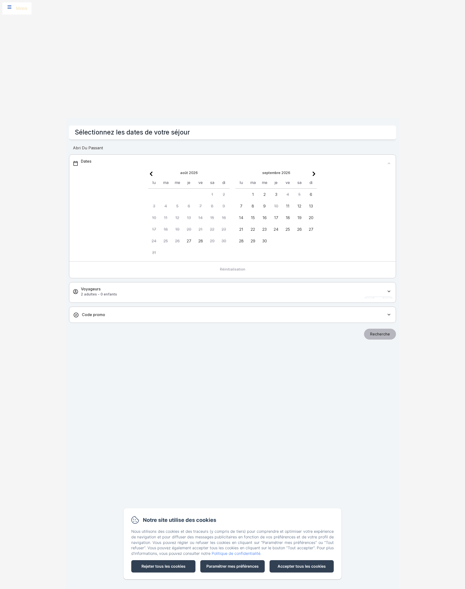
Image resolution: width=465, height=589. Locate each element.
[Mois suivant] (314, 174)
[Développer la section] (389, 291)
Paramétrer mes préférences (232, 566)
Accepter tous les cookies (302, 566)
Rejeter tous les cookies (163, 566)
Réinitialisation (232, 269)
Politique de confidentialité (236, 553)
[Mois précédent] (151, 174)
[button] (212, 194)
